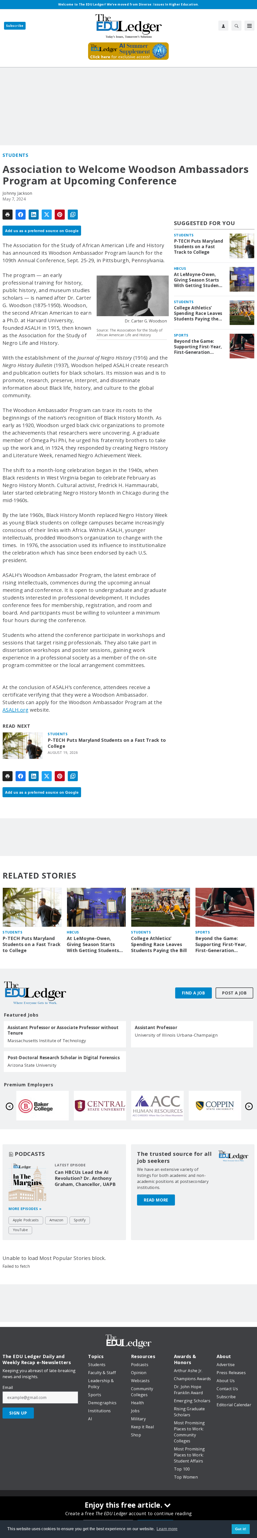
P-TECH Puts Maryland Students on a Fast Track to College (107, 743)
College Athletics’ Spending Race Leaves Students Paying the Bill (198, 313)
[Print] (8, 215)
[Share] (21, 215)
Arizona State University (32, 1065)
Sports (181, 335)
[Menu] (249, 26)
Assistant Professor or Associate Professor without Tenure (63, 1030)
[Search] (236, 26)
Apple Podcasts (26, 1220)
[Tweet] (47, 215)
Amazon (56, 1220)
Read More (156, 1200)
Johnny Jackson (17, 193)
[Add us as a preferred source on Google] (73, 215)
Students (15, 155)
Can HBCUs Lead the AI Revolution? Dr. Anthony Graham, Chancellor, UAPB (85, 1178)
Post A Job (234, 993)
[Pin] (60, 215)
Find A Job (193, 993)
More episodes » (25, 1208)
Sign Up (18, 1413)
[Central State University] (215, 1105)
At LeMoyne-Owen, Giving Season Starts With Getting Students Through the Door (198, 280)
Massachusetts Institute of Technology (47, 1040)
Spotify (80, 1220)
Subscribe (15, 26)
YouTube (20, 1229)
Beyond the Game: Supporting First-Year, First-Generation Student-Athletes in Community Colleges (198, 347)
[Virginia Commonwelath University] (100, 1105)
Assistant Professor (156, 1027)
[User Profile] (223, 26)
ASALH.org (15, 709)
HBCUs (180, 268)
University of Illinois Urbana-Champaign (176, 1035)
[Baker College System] (157, 1105)
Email (8, 1387)
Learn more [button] (167, 1529)
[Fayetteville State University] (42, 1105)
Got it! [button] (240, 1529)
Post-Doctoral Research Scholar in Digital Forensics (64, 1057)
